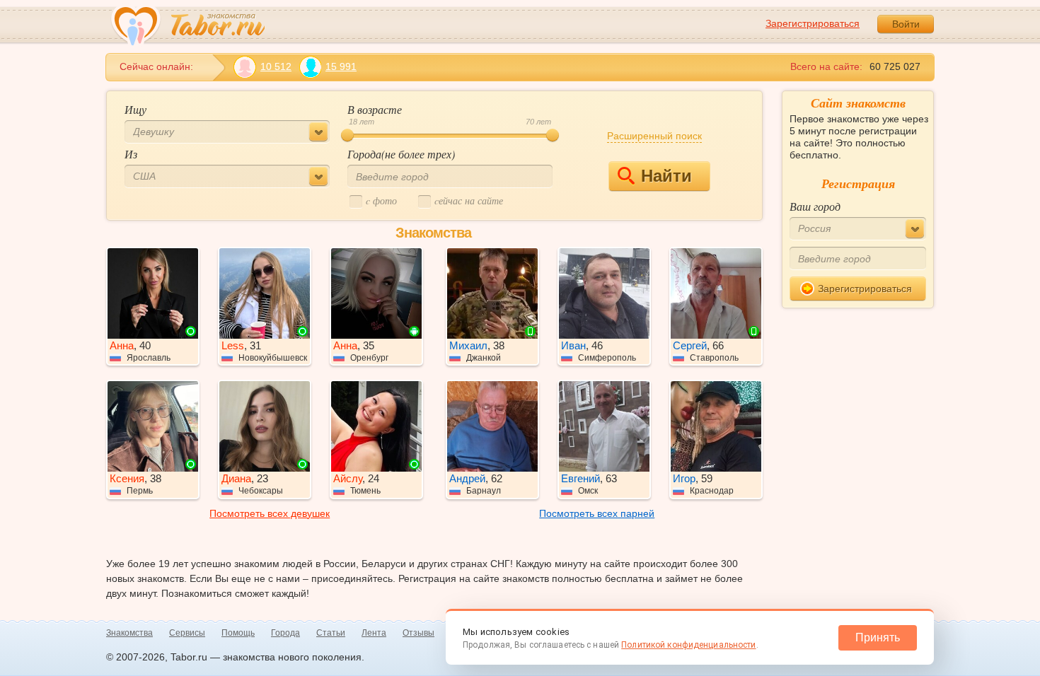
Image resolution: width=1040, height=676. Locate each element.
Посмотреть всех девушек (269, 513)
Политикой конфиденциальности (688, 645)
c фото (381, 200)
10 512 (275, 66)
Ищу (135, 109)
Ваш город (815, 206)
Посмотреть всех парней (596, 513)
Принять (877, 637)
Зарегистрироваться (812, 23)
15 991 (341, 66)
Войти (906, 24)
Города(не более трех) (401, 153)
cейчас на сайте (468, 200)
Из (131, 153)
